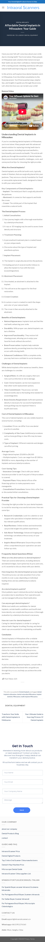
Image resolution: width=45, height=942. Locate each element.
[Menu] (3, 7)
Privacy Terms (29, 939)
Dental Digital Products (11, 856)
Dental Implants (22, 22)
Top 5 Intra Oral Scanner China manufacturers (20, 860)
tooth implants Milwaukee (29, 697)
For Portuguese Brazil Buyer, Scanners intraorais (21, 894)
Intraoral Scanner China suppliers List (16, 873)
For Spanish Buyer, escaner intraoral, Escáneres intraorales (20, 888)
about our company (9, 829)
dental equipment (31, 35)
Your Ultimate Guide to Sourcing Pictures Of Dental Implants (34, 717)
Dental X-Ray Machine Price (13, 865)
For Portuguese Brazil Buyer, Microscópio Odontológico (18, 904)
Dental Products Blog (10, 833)
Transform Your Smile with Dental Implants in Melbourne (11, 717)
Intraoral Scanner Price (11, 851)
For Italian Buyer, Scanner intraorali (15, 899)
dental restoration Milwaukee (26, 694)
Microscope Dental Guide (12, 869)
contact (5, 838)
